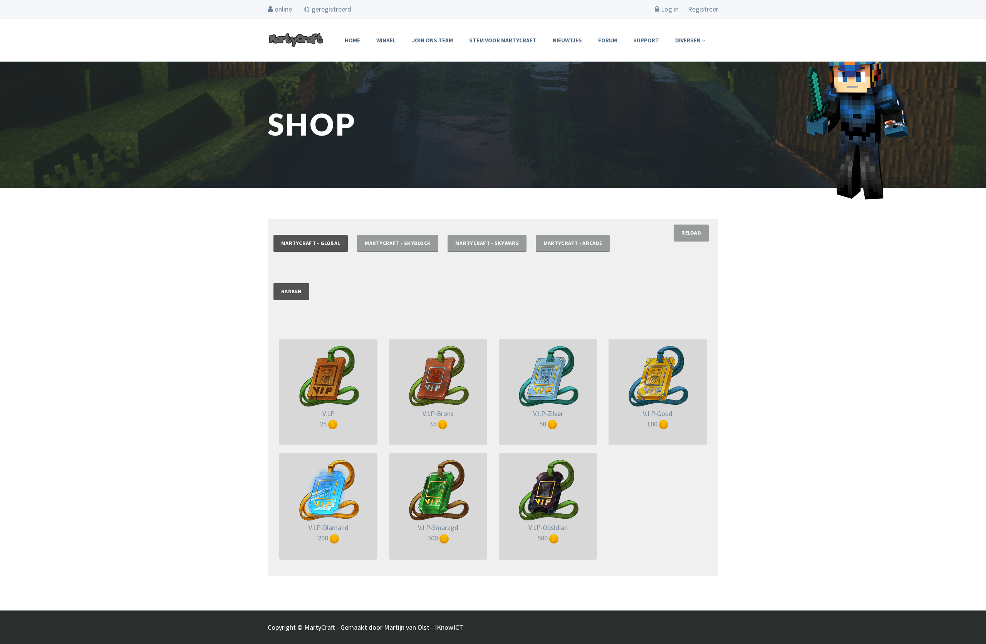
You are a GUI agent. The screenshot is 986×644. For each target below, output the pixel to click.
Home (352, 40)
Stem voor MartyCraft (503, 40)
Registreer (703, 9)
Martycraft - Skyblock (398, 243)
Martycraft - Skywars (487, 243)
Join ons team (432, 40)
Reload (691, 232)
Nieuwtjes (567, 40)
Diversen (688, 40)
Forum (607, 40)
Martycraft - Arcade (572, 243)
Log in (669, 9)
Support (646, 40)
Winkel (386, 40)
